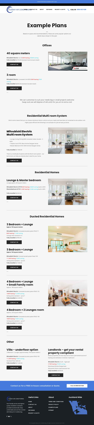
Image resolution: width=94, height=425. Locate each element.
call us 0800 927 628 (77, 386)
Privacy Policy (53, 404)
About (30, 407)
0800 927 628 (81, 10)
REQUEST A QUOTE (33, 413)
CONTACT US (14, 64)
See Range (31, 410)
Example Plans (53, 407)
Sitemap (51, 410)
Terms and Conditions (56, 401)
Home (30, 401)
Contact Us (32, 404)
